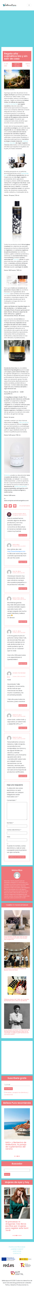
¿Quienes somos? (17, 1249)
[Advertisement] (17, 28)
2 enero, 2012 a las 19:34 (19, 632)
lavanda (16, 259)
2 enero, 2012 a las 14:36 (19, 739)
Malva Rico (28, 65)
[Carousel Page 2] (16, 1156)
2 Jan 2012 (6, 65)
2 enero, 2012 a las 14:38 (19, 716)
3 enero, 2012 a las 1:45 (19, 573)
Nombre (10, 823)
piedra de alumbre (21, 486)
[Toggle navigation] (29, 5)
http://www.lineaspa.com (16, 551)
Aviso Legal (17, 1251)
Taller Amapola (23, 422)
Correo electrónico (14, 830)
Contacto (17, 1253)
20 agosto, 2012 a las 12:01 (19, 515)
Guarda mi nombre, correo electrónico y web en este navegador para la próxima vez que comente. (16, 849)
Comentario (12, 800)
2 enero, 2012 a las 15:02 (19, 676)
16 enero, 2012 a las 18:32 (19, 546)
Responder (23, 535)
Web (8, 837)
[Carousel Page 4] (19, 1156)
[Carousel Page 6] (20, 1235)
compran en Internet (10, 104)
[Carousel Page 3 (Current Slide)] (17, 1156)
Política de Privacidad (17, 1247)
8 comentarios (25, 506)
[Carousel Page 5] (19, 1235)
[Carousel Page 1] (14, 1156)
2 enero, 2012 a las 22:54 (19, 599)
